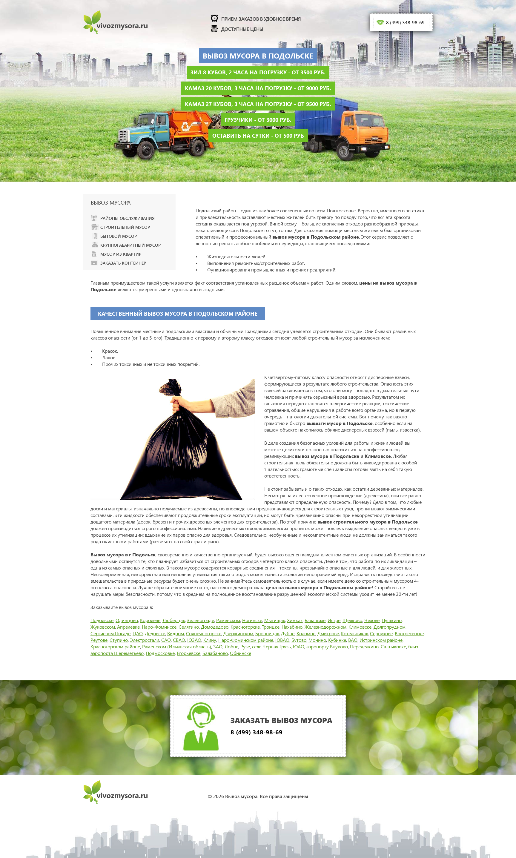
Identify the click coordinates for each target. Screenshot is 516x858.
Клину (209, 640)
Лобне (231, 646)
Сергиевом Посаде (110, 633)
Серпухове (381, 633)
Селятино (189, 627)
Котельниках (354, 633)
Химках (294, 620)
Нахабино (292, 627)
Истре (334, 620)
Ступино (119, 640)
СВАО (179, 640)
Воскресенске (409, 633)
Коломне (306, 633)
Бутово (298, 640)
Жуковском (102, 627)
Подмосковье (160, 653)
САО (166, 640)
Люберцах (173, 620)
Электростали (144, 640)
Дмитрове (328, 633)
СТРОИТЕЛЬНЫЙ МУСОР (125, 227)
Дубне (287, 633)
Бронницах (267, 633)
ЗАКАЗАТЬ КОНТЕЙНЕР (123, 263)
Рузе (245, 646)
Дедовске (155, 633)
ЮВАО (282, 640)
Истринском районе (381, 640)
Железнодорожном (325, 627)
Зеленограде (200, 620)
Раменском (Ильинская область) (176, 646)
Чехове (372, 620)
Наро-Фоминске (159, 627)
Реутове (99, 640)
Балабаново (215, 653)
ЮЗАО (194, 640)
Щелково (352, 620)
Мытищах (274, 620)
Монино (317, 640)
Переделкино (364, 646)
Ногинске (252, 620)
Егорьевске (188, 653)
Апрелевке (128, 627)
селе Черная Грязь (271, 646)
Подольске (101, 620)
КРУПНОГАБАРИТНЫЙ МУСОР (130, 245)
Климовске (359, 627)
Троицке (271, 627)
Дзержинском (238, 633)
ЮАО (298, 646)
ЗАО (217, 646)
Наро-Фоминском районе (245, 640)
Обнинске (240, 653)
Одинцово (127, 620)
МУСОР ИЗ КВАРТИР (120, 254)
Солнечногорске (203, 633)
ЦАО (138, 633)
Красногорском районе (115, 646)
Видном (175, 633)
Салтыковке (393, 646)
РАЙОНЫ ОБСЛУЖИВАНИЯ (127, 218)
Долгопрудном (390, 627)
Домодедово (214, 627)
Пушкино (392, 620)
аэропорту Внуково (327, 646)
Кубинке (337, 640)
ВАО (352, 640)
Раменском (228, 620)
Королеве (150, 620)
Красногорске (245, 627)
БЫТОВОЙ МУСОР (118, 236)
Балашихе (315, 620)
